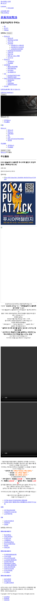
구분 (2, 517)
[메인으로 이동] (2, 125)
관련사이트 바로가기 (6, 531)
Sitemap (6, 30)
